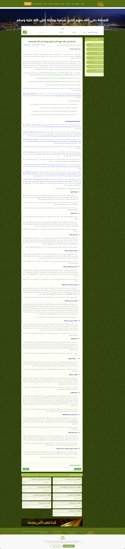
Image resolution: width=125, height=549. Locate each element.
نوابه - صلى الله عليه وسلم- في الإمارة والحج (40, 479)
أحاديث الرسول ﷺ (99, 62)
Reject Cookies (56, 546)
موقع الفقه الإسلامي (57, 531)
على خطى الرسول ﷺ (98, 57)
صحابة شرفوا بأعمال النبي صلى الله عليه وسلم (66, 45)
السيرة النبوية (100, 48)
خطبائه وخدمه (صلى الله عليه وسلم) (72, 479)
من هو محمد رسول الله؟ (97, 44)
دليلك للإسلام (72, 534)
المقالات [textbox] (74, 32)
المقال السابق (77, 469)
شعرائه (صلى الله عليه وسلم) (73, 495)
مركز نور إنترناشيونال (57, 534)
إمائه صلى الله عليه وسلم (44, 503)
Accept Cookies (69, 546)
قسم (84, 32)
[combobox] (72, 32)
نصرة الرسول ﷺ (99, 70)
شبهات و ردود (100, 53)
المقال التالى (26, 469)
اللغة (28, 3)
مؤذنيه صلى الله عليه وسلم (43, 487)
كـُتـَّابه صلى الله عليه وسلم (74, 511)
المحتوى (90, 32)
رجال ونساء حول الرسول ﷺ (97, 66)
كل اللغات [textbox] (61, 32)
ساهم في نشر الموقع (70, 531)
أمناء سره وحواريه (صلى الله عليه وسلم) (41, 495)
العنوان (95, 32)
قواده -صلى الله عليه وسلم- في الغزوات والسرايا (69, 487)
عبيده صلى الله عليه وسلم (74, 503)
